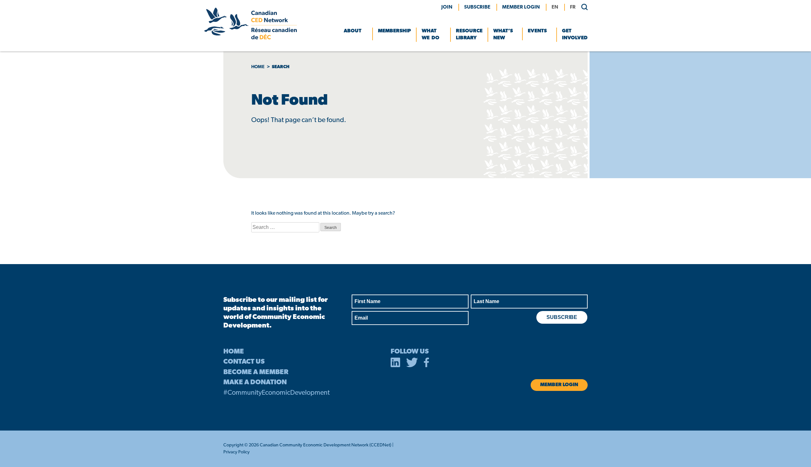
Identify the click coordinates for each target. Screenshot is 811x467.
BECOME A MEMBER (255, 372)
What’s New (503, 35)
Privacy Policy (236, 452)
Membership (394, 31)
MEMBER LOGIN (521, 7)
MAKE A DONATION (255, 382)
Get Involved (575, 35)
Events (537, 31)
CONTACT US (244, 362)
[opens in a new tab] (395, 364)
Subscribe (477, 7)
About (352, 31)
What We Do (430, 35)
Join (446, 7)
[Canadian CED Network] (250, 38)
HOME (233, 351)
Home (258, 67)
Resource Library (469, 35)
